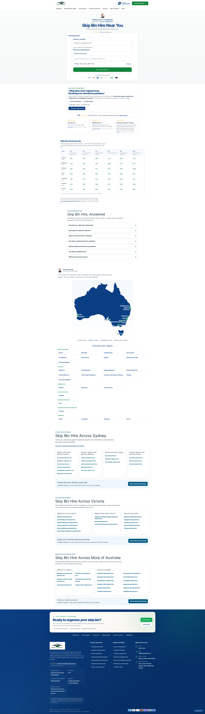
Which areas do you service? (78, 257)
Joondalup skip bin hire (130, 580)
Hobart (61, 419)
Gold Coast (84, 387)
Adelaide (61, 395)
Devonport (107, 419)
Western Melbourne (109, 370)
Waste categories (86, 635)
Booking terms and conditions (121, 663)
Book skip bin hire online (97, 646)
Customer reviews (118, 667)
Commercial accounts (118, 635)
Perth (63, 174)
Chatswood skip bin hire (88, 461)
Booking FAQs (129, 635)
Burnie (128, 419)
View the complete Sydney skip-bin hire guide (69, 446)
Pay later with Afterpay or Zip (98, 663)
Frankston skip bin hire (131, 522)
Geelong (64, 184)
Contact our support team (120, 653)
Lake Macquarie (108, 352)
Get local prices (146, 619)
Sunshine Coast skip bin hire (82, 574)
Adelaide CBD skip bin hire (105, 573)
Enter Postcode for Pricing (138, 484)
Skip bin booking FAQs (119, 650)
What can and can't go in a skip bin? (80, 236)
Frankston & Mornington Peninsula (113, 375)
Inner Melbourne (85, 370)
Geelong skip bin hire (101, 521)
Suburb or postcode (79, 39)
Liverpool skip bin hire (64, 467)
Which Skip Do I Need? (70, 8)
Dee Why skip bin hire (88, 470)
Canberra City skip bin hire (131, 588)
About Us (105, 8)
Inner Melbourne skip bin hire (66, 519)
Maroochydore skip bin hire (132, 573)
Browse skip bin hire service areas (99, 660)
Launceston (84, 419)
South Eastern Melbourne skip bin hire (69, 531)
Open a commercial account (98, 667)
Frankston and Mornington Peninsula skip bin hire (106, 517)
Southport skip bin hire (104, 591)
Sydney (64, 158)
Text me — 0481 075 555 (106, 21)
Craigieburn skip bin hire (131, 519)
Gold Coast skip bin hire (64, 585)
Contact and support (85, 711)
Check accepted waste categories (99, 657)
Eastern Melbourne (64, 375)
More (123, 8)
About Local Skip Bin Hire (120, 646)
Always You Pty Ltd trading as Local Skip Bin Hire (62, 709)
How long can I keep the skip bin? (79, 230)
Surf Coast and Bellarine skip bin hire (106, 524)
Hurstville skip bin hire (136, 458)
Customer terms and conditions (74, 711)
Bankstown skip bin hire (64, 473)
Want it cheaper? (114, 8)
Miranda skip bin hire (135, 461)
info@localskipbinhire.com (145, 653)
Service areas (96, 635)
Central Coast (85, 357)
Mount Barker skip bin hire (105, 580)
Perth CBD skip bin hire (130, 577)
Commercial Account (94, 8)
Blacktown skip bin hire (64, 461)
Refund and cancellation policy (55, 711)
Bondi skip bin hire (110, 456)
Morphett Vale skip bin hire (105, 577)
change (128, 64)
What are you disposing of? (81, 50)
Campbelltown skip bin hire (65, 470)
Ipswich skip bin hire (103, 588)
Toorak (63, 189)
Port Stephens (63, 357)
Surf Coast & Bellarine (65, 379)
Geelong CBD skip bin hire (132, 525)
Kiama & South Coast (132, 357)
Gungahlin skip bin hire (130, 591)
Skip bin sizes (75, 635)
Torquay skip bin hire (130, 528)
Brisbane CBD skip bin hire (105, 584)
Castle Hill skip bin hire (88, 458)
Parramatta (64, 179)
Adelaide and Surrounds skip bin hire (64, 574)
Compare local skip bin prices (98, 650)
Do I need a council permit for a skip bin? (82, 241)
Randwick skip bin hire (112, 459)
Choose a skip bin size (96, 653)
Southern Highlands (64, 362)
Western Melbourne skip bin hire (67, 522)
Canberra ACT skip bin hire (83, 585)
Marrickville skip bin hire (112, 462)
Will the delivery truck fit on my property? (82, 246)
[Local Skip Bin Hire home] (64, 3)
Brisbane (64, 168)
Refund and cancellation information (122, 660)
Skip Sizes (59, 8)
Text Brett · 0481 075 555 (77, 108)
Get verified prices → (102, 69)
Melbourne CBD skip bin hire (133, 517)
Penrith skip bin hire (63, 464)
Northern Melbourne (132, 370)
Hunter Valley (130, 352)
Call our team (146, 624)
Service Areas (82, 8)
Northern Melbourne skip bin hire (67, 525)
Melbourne (64, 163)
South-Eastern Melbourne (88, 375)
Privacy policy (65, 711)
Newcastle (84, 352)
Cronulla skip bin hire (135, 464)
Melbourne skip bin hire (64, 517)
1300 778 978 (142, 648)
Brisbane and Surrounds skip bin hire (64, 580)
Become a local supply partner (121, 657)
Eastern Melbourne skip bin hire (67, 528)
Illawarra (106, 357)
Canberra (61, 411)
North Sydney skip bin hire (89, 464)
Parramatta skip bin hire (64, 458)
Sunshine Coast (108, 387)
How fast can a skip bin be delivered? (81, 225)
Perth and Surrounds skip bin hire (83, 580)
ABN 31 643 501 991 (55, 680)
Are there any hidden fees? (77, 251)
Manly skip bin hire (87, 467)
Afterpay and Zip (106, 635)
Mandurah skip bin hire (130, 584)
